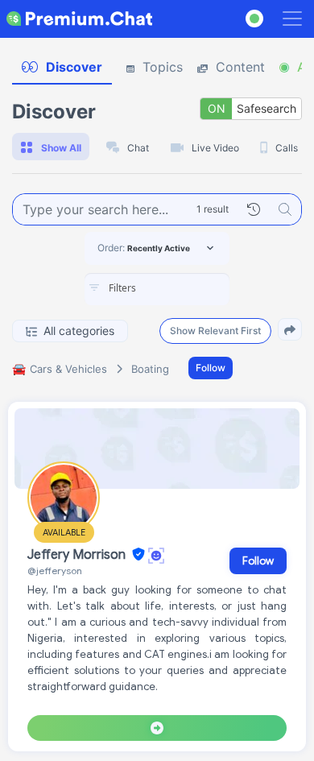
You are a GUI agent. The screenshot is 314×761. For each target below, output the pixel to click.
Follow (210, 368)
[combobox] (157, 289)
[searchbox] (181, 288)
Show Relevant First (215, 331)
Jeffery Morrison (78, 555)
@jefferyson (54, 571)
